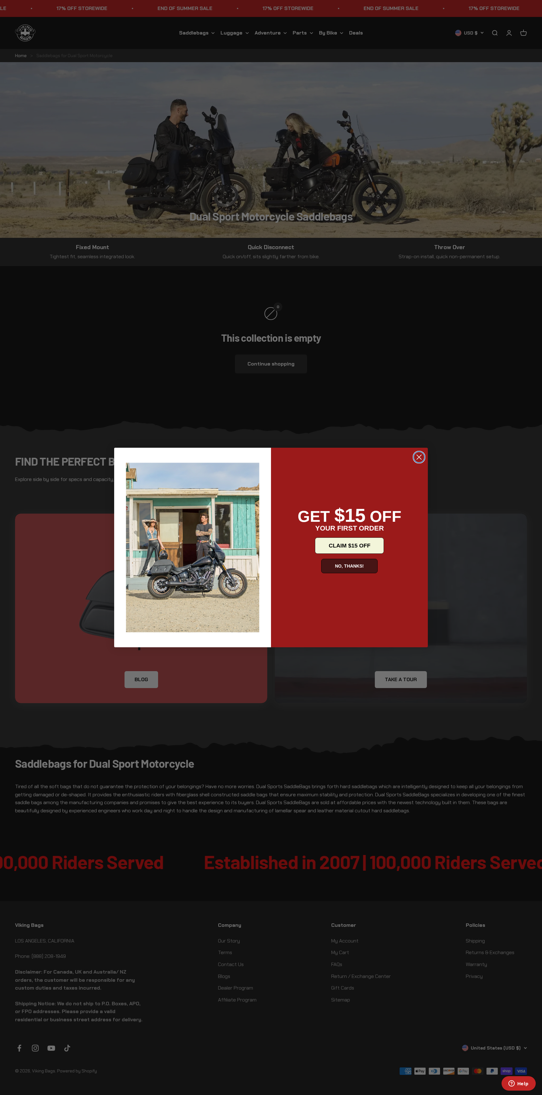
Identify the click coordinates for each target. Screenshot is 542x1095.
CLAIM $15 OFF (349, 545)
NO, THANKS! (349, 566)
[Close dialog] (419, 457)
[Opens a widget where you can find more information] (518, 1084)
